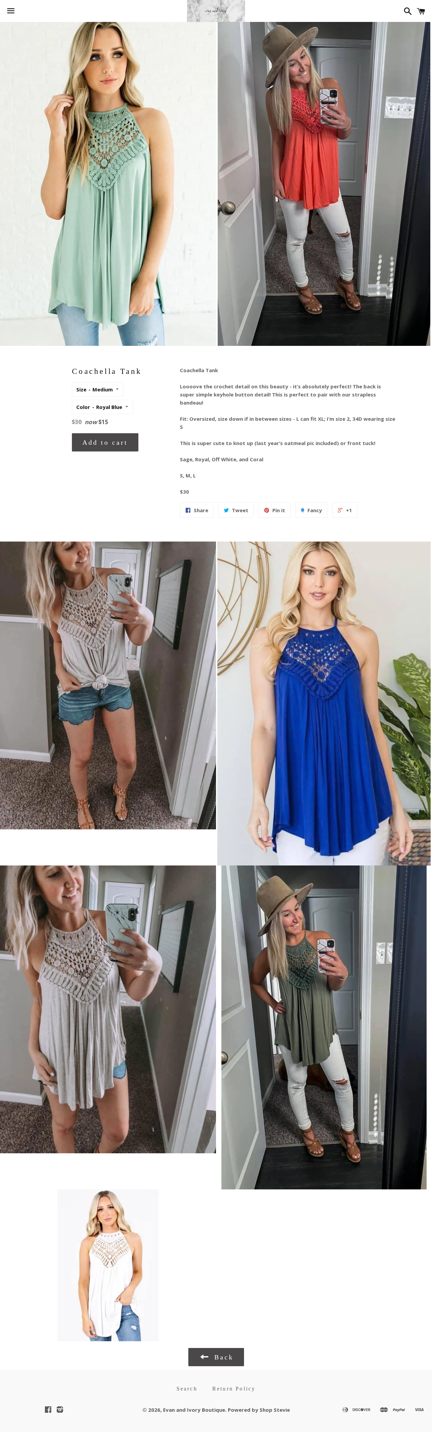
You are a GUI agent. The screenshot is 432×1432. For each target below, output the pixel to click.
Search (187, 1389)
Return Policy (234, 1389)
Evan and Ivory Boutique (194, 1409)
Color (83, 407)
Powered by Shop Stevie (259, 1409)
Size (81, 389)
